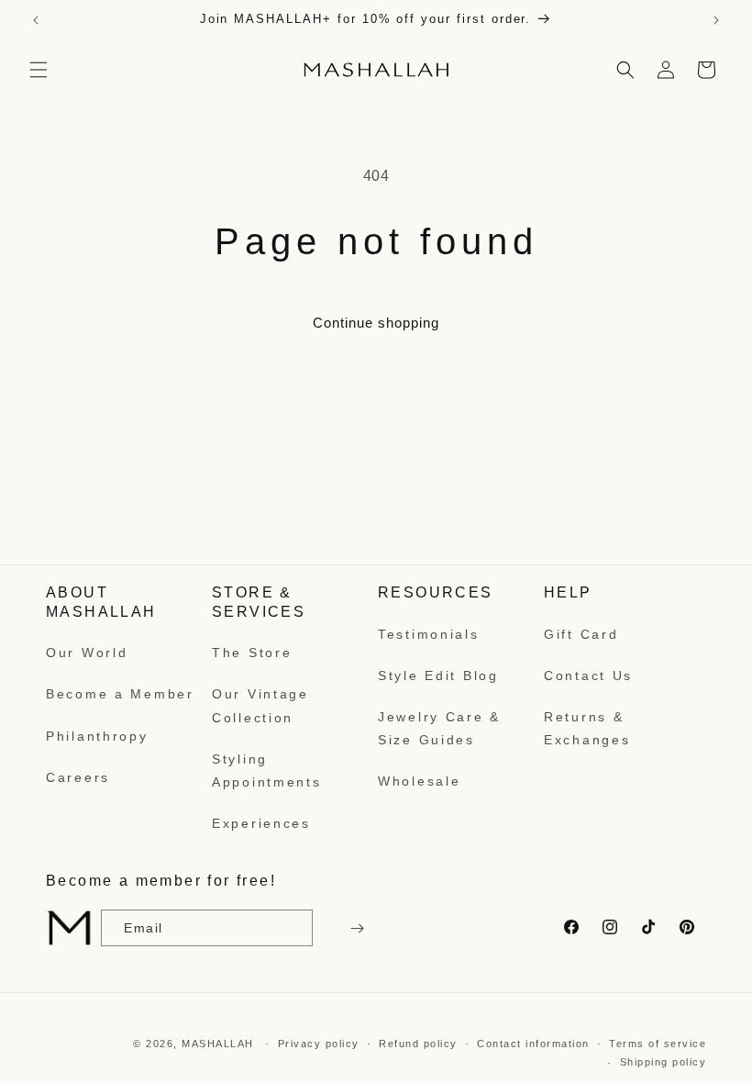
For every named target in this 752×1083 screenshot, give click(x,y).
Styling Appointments (267, 770)
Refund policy (418, 1043)
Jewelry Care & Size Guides (439, 728)
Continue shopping (376, 322)
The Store (252, 652)
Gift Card (581, 634)
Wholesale (419, 781)
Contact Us (588, 675)
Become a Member (120, 694)
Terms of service (657, 1043)
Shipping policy (663, 1061)
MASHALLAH (218, 1043)
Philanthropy (97, 736)
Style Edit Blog (438, 675)
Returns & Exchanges (587, 728)
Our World (86, 652)
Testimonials (429, 634)
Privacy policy (318, 1043)
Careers (78, 777)
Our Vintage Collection (260, 705)
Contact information (533, 1043)
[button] (38, 70)
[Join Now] (355, 928)
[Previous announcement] (36, 20)
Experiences (261, 823)
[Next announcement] (716, 20)
